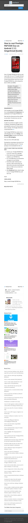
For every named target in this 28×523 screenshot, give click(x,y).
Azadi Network (9, 521)
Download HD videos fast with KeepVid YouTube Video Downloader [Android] (10, 324)
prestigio (13, 291)
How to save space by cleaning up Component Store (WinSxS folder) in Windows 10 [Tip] (14, 453)
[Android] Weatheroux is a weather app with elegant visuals (10, 350)
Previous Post (9, 40)
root (15, 292)
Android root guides (15, 289)
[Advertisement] (14, 25)
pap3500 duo (7, 291)
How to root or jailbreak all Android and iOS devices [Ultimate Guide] (10, 337)
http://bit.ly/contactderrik (17, 307)
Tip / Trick (8, 334)
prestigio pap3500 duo (9, 292)
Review (7, 321)
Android (9, 289)
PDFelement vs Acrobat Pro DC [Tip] (12, 401)
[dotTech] (14, 3)
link (13, 129)
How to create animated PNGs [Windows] (13, 379)
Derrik (6, 54)
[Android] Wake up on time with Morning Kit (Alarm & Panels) (10, 363)
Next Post (20, 40)
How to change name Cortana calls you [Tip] (13, 469)
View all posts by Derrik (10, 309)
